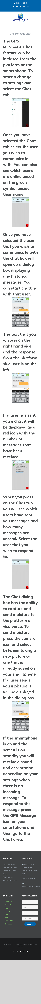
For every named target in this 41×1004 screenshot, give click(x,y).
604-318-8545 (21, 3)
